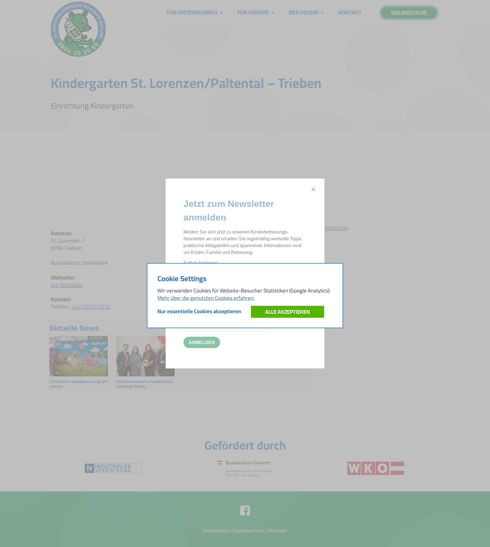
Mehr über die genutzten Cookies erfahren (205, 298)
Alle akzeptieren (287, 312)
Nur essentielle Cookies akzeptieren (199, 311)
